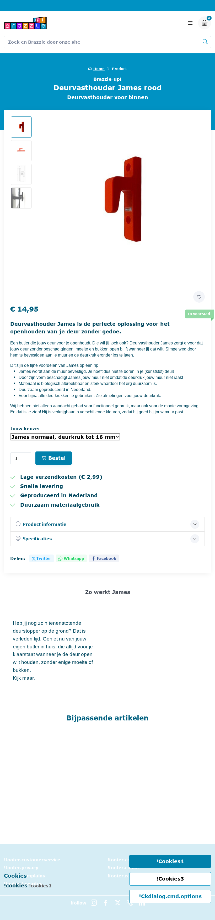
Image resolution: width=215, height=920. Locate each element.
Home (99, 69)
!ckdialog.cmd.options (170, 896)
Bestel (57, 458)
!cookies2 (40, 885)
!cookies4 (170, 861)
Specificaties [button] (37, 538)
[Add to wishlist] (199, 297)
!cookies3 (170, 879)
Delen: (17, 558)
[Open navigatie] (190, 22)
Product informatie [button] (44, 524)
